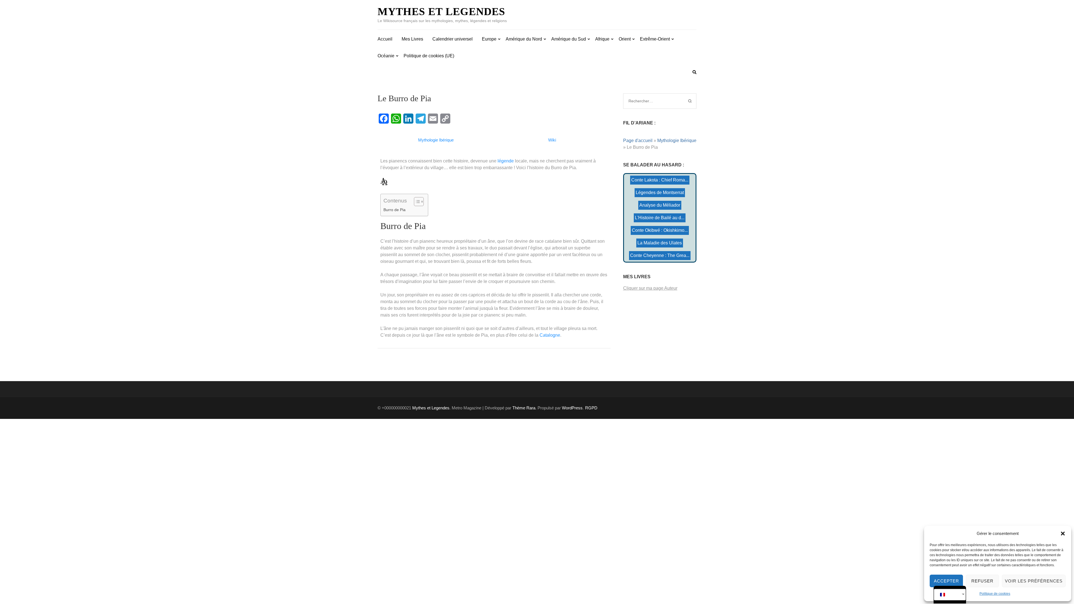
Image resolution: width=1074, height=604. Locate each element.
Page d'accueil (638, 140)
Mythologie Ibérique (676, 140)
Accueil (385, 39)
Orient (625, 39)
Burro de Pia (394, 209)
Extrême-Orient (655, 39)
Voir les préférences (1034, 581)
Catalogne (550, 335)
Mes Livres (412, 39)
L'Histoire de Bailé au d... (659, 217)
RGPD (591, 407)
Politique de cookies (994, 594)
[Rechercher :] (652, 101)
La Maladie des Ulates (659, 242)
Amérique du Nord (524, 39)
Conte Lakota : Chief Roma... (659, 180)
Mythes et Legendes (441, 11)
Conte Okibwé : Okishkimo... (660, 230)
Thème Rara (523, 407)
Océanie (386, 55)
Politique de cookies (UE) (429, 55)
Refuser (982, 581)
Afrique (602, 39)
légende (506, 161)
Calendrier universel (452, 39)
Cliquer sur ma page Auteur (650, 288)
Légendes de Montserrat (660, 192)
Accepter (946, 581)
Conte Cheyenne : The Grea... (659, 255)
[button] (1063, 533)
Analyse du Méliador (659, 205)
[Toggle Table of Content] (416, 201)
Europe (489, 39)
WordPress (572, 407)
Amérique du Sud (568, 39)
